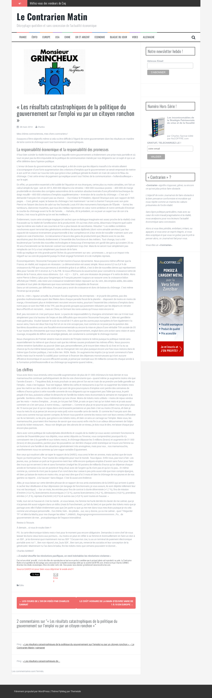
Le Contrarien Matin (52, 16)
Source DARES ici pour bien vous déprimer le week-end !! (45, 569)
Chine (67, 37)
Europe (46, 37)
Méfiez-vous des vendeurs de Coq (48, 3)
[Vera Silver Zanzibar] (170, 306)
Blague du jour (118, 37)
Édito (34, 37)
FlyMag (62, 691)
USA (57, 37)
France (23, 37)
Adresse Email (155, 61)
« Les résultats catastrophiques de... (41, 661)
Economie (100, 37)
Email (55, 580)
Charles (41, 127)
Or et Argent (82, 37)
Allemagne (149, 37)
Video (135, 37)
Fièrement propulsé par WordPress (32, 691)
